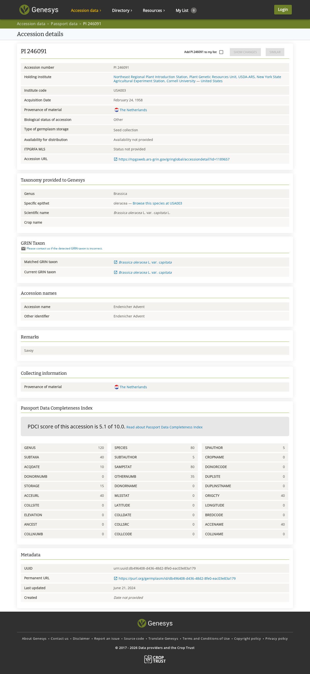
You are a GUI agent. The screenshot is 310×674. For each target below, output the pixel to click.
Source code (134, 638)
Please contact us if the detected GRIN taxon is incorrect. (64, 248)
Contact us (60, 638)
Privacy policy (276, 638)
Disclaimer (81, 638)
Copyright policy (247, 638)
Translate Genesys (163, 638)
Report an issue (107, 638)
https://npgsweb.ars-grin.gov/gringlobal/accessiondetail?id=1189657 (174, 159)
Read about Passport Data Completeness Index (164, 427)
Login (283, 9)
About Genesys (34, 638)
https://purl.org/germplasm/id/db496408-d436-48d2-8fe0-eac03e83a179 (177, 578)
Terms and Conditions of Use (206, 638)
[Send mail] (23, 248)
